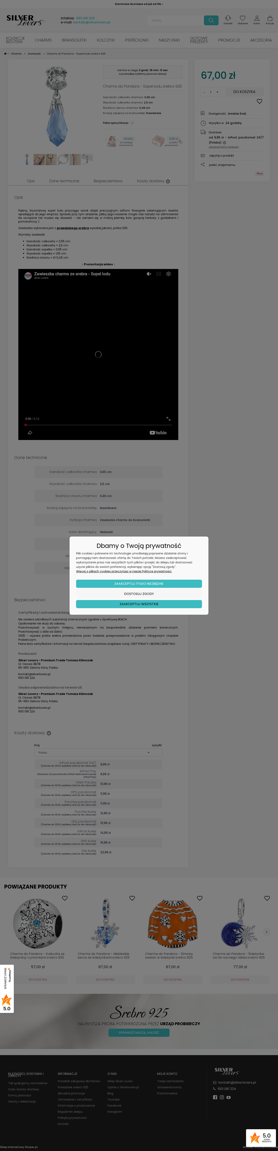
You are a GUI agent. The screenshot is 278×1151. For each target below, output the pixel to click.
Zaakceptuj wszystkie (139, 604)
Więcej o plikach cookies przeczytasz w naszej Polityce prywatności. (124, 571)
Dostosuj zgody (139, 593)
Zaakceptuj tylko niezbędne (139, 583)
